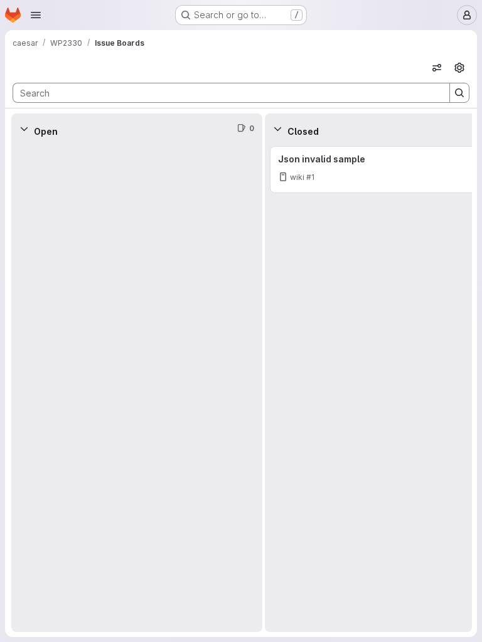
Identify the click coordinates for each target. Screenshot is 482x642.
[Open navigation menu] (36, 15)
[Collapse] (23, 128)
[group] (136, 388)
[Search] (459, 93)
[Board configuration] (459, 68)
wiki (297, 177)
